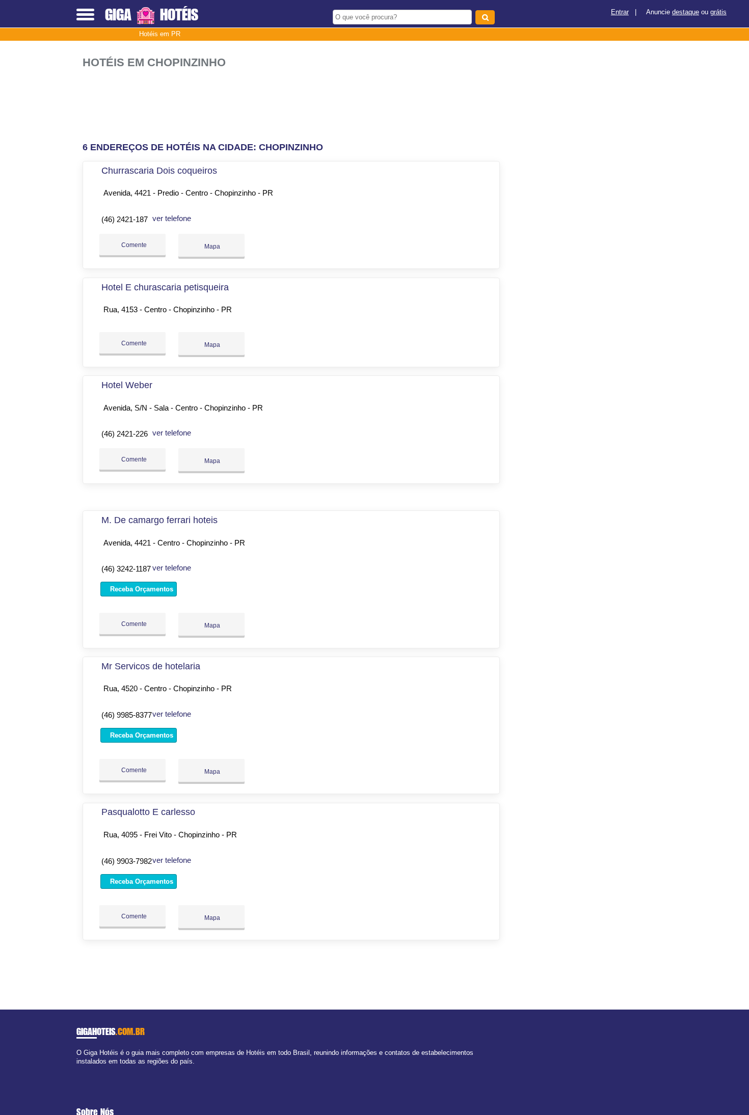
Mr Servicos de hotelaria (150, 666)
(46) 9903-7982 (126, 861)
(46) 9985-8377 (126, 715)
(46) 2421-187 (124, 219)
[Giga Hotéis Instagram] (88, 1070)
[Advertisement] (297, 101)
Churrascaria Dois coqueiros (159, 171)
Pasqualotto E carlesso (148, 812)
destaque (685, 12)
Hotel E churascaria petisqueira (165, 287)
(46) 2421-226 (124, 433)
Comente (133, 245)
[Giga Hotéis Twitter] (83, 1070)
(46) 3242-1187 (126, 568)
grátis (718, 12)
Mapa (211, 246)
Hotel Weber (126, 385)
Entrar (620, 12)
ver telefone (171, 218)
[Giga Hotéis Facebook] (78, 1070)
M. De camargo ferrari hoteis (159, 520)
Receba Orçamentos (140, 589)
